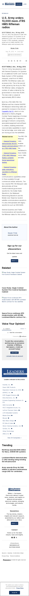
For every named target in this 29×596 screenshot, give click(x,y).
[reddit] (17, 61)
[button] (3, 4)
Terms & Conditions (15, 556)
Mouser (5, 418)
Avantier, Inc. (7, 385)
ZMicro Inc (6, 434)
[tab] (6, 328)
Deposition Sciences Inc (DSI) (12, 390)
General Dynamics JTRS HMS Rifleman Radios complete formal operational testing (9, 157)
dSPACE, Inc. (7, 392)
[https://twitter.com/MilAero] (16, 537)
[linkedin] (11, 61)
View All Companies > (14, 438)
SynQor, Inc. (6, 428)
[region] (14, 333)
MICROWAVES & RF (14, 545)
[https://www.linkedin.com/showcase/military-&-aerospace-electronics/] (14, 537)
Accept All (14, 592)
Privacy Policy (5, 556)
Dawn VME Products (9, 387)
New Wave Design (8, 421)
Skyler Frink (14, 48)
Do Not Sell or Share (18, 553)
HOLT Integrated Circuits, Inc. (12, 407)
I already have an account (14, 356)
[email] (20, 61)
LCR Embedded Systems (10, 413)
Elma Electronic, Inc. (9, 398)
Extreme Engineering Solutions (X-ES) (13, 401)
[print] (26, 61)
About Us (4, 553)
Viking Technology (8, 431)
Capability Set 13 (8, 111)
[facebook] (9, 61)
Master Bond (6, 415)
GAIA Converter (7, 405)
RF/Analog (5, 13)
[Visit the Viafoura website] (22, 336)
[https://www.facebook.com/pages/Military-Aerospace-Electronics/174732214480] (12, 537)
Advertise (9, 553)
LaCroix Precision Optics (10, 410)
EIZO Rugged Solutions (10, 395)
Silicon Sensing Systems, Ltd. (12, 426)
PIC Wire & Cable (8, 423)
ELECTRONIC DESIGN (14, 547)
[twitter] (14, 61)
